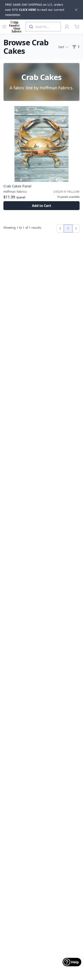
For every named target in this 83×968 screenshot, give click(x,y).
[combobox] (43, 26)
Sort (61, 47)
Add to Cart (41, 205)
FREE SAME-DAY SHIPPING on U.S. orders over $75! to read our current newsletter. (34, 10)
